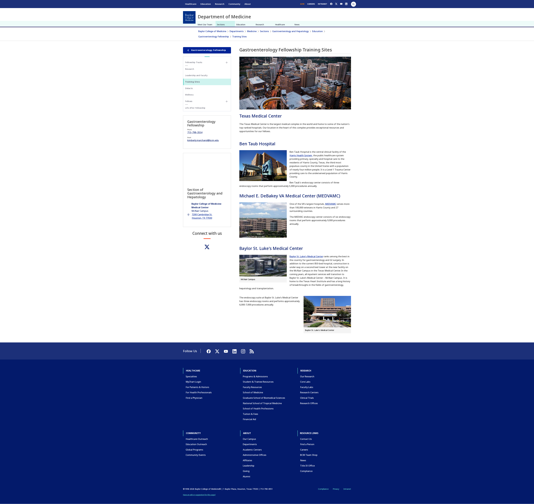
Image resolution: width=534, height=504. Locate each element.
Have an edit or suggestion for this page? (199, 495)
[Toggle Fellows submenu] (226, 101)
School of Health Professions (258, 408)
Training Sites (239, 36)
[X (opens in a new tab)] (336, 4)
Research (219, 4)
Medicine (252, 31)
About (247, 4)
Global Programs (194, 449)
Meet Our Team (205, 24)
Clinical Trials (307, 397)
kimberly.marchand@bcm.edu (203, 140)
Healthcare (190, 4)
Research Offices (309, 403)
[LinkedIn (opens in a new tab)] (346, 4)
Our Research (307, 376)
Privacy (336, 489)
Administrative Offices (254, 454)
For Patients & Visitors (197, 387)
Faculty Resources (252, 387)
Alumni (246, 476)
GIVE (302, 4)
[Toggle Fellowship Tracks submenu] (226, 62)
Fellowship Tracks (193, 62)
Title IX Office (307, 465)
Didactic (189, 88)
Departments (237, 31)
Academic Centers (252, 449)
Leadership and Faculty (196, 75)
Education (206, 4)
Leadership (248, 465)
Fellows (188, 101)
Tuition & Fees (250, 414)
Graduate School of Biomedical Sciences (264, 397)
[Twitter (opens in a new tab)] (207, 246)
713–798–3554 (194, 132)
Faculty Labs (306, 387)
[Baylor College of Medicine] (189, 17)
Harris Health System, (301, 155)
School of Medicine (253, 392)
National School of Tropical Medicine (262, 403)
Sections (221, 24)
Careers (304, 449)
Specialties (191, 376)
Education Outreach (196, 444)
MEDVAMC (330, 203)
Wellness (189, 94)
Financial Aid (249, 419)
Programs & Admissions (255, 376)
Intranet (347, 489)
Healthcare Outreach (197, 439)
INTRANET (322, 4)
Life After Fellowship (195, 108)
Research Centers (309, 392)
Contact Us (306, 439)
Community (234, 4)
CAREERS (311, 4)
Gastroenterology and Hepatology (290, 31)
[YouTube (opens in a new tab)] (341, 4)
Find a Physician (194, 397)
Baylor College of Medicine (212, 31)
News (297, 24)
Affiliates (247, 460)
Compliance (306, 471)
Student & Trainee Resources (258, 381)
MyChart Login (193, 381)
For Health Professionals (199, 392)
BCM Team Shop (308, 454)
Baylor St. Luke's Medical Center (306, 256)
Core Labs (305, 381)
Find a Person (307, 444)
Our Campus (249, 439)
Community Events (196, 454)
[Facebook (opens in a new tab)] (331, 4)
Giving (246, 471)
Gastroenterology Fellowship (213, 36)
